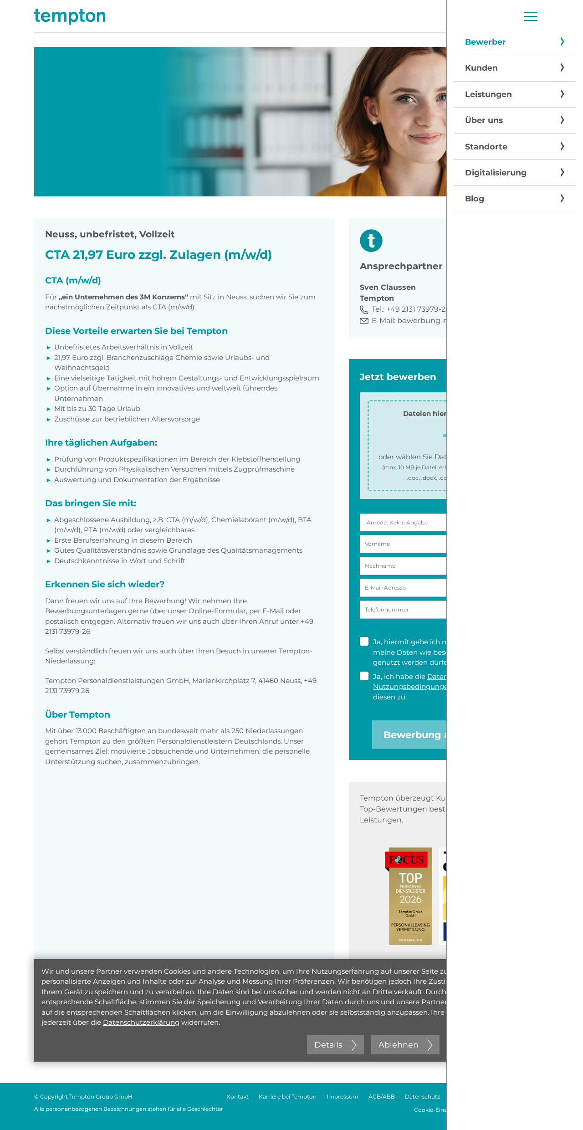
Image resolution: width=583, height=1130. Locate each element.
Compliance (532, 1096)
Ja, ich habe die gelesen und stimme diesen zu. (449, 686)
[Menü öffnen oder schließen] (530, 16)
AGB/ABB (381, 1096)
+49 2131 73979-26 (418, 309)
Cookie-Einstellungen (443, 1109)
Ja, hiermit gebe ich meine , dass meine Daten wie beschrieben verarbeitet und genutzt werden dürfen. (451, 652)
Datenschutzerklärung (141, 1022)
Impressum (342, 1096)
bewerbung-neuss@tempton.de (457, 320)
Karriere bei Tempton (288, 1096)
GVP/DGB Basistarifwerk (516, 1109)
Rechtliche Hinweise (478, 1096)
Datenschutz (422, 1096)
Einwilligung (486, 641)
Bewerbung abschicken (442, 734)
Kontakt (237, 1096)
